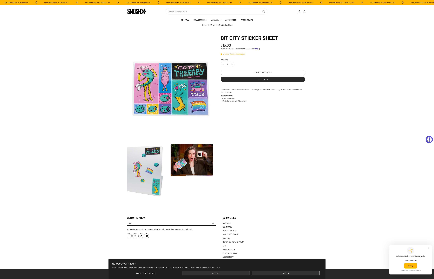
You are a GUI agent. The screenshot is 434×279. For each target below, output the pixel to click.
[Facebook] (129, 235)
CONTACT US (227, 227)
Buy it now (263, 79)
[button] (263, 72)
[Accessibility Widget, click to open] (429, 139)
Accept (215, 273)
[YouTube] (146, 235)
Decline (285, 273)
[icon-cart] (304, 11)
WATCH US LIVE (247, 20)
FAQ (224, 246)
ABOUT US (227, 223)
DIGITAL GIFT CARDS (230, 234)
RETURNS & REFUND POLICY (233, 242)
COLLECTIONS (199, 20)
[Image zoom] (170, 89)
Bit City (211, 25)
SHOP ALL (185, 20)
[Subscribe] (213, 223)
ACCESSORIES (230, 20)
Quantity (224, 59)
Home (204, 25)
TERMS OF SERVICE (230, 253)
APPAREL (215, 20)
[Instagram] (134, 235)
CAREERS (226, 238)
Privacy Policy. (215, 267)
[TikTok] (140, 235)
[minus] (223, 64)
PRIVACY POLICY (229, 249)
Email (130, 223)
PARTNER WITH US (230, 231)
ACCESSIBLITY (228, 257)
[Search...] (263, 11)
